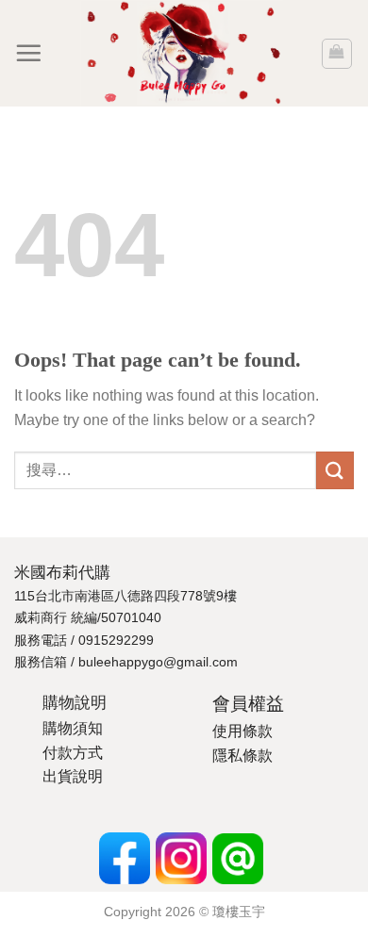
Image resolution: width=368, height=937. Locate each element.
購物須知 (72, 728)
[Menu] (28, 52)
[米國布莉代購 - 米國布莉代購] (181, 53)
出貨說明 (72, 776)
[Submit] (335, 470)
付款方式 (72, 753)
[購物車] (337, 54)
